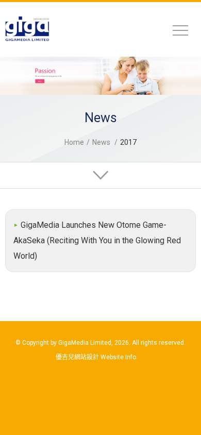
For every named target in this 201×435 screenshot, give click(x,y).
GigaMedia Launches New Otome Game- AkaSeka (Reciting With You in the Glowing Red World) (97, 240)
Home (74, 142)
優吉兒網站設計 (77, 357)
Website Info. (119, 357)
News (101, 142)
